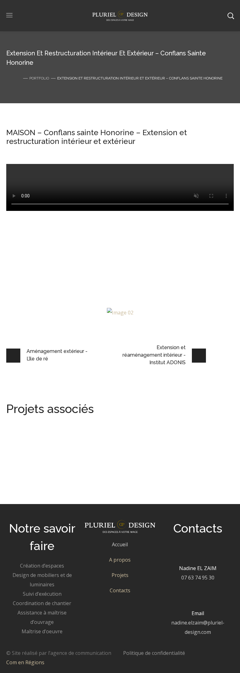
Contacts (120, 590)
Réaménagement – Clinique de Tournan (90, 459)
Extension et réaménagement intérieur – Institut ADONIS (119, 478)
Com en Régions (25, 662)
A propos (120, 559)
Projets (120, 575)
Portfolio (39, 78)
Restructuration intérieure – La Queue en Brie (100, 441)
